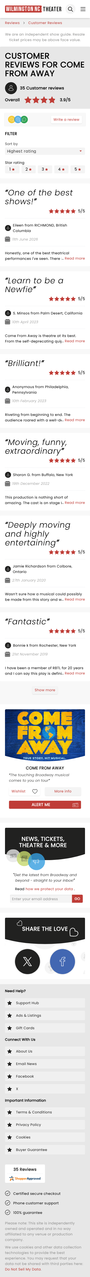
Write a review (67, 119)
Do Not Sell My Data (23, 1269)
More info (63, 791)
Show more (45, 689)
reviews (12, 22)
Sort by (11, 143)
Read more (75, 258)
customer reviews (45, 22)
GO (77, 898)
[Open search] (71, 9)
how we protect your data (50, 888)
